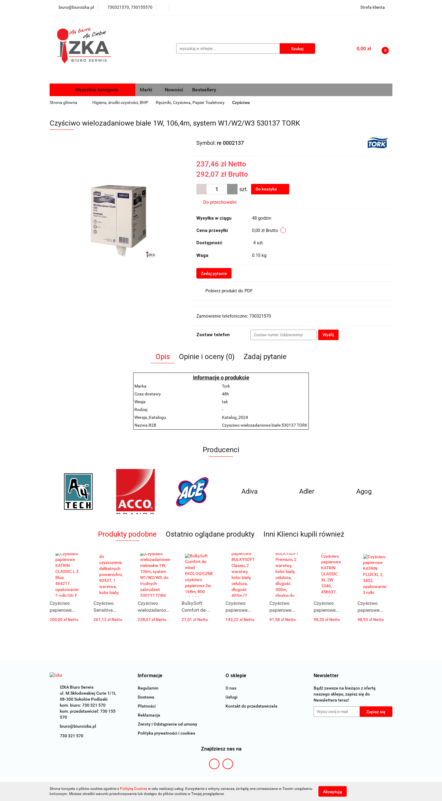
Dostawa (146, 697)
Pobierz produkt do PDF (229, 291)
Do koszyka (267, 189)
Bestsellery (204, 90)
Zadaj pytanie (214, 273)
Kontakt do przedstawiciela (252, 706)
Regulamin (148, 688)
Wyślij (328, 334)
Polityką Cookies (133, 789)
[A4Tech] (78, 491)
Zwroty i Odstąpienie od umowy (167, 724)
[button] (150, 676)
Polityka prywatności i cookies (166, 733)
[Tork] (378, 142)
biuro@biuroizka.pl (78, 726)
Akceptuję (332, 791)
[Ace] (192, 491)
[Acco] (135, 491)
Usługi (232, 697)
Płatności (147, 706)
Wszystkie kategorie (96, 90)
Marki (146, 90)
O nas (231, 688)
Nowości (174, 90)
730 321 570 (71, 735)
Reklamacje (149, 715)
